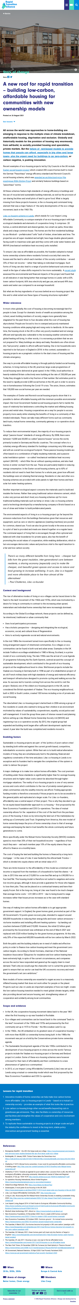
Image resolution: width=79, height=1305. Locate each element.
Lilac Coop (46, 1281)
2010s (5, 1271)
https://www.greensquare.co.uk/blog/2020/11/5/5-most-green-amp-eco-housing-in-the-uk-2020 (40, 1190)
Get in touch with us (65, 1291)
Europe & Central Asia (51, 1271)
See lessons (8, 122)
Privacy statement (9, 1299)
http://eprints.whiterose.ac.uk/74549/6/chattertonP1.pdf (49, 1177)
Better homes (9, 1281)
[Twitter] (11, 77)
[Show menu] (66, 5)
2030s (18, 1271)
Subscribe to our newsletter (14, 1292)
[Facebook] (8, 77)
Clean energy (23, 1281)
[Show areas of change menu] (71, 5)
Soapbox (73, 1301)
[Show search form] (76, 5)
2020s (12, 1271)
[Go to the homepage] (12, 5)
